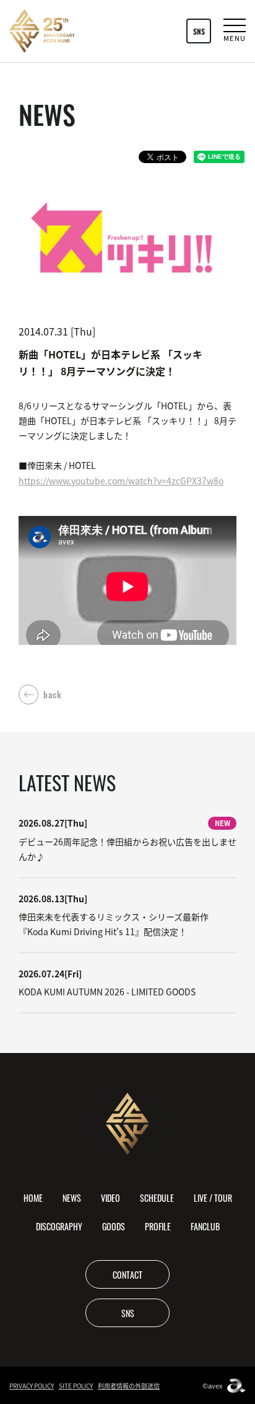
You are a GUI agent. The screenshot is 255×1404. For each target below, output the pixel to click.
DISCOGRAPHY (59, 1226)
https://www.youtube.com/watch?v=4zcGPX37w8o (121, 480)
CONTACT (127, 1274)
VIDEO (110, 1197)
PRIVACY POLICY (31, 1385)
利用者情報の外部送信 (129, 1385)
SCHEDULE (157, 1197)
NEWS (72, 1197)
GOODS (113, 1226)
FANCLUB (205, 1226)
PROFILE (158, 1226)
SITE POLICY (76, 1385)
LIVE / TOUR (213, 1197)
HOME (33, 1197)
